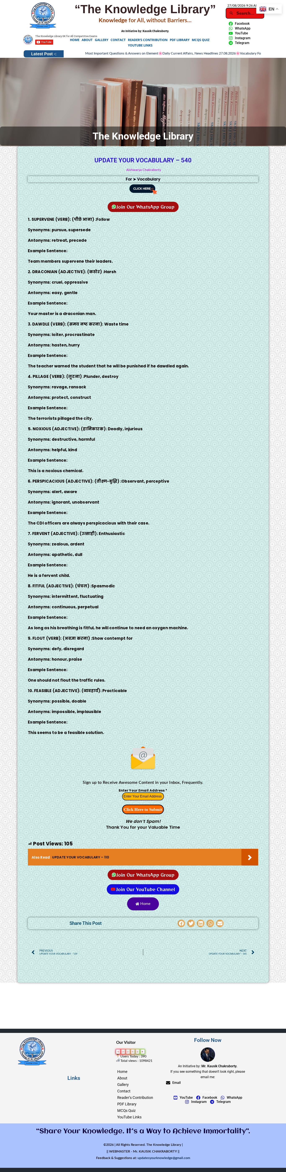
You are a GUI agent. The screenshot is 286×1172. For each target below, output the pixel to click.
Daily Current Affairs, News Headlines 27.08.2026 (160, 53)
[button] (181, 923)
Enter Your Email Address (143, 790)
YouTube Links (140, 45)
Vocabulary (148, 179)
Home (74, 40)
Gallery (101, 40)
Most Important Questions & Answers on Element (83, 53)
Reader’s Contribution (147, 40)
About (87, 40)
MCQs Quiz (201, 40)
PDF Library (179, 40)
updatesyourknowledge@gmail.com (164, 1158)
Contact (118, 40)
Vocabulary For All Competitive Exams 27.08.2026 (238, 53)
